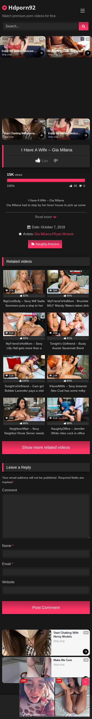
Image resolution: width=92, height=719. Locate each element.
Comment (9, 490)
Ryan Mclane (63, 234)
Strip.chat (7, 54)
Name (7, 546)
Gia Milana (42, 234)
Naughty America (47, 244)
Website (8, 582)
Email (7, 564)
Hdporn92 (21, 7)
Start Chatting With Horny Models (20, 133)
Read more (44, 217)
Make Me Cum (62, 660)
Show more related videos (46, 447)
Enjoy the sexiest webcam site (18, 51)
